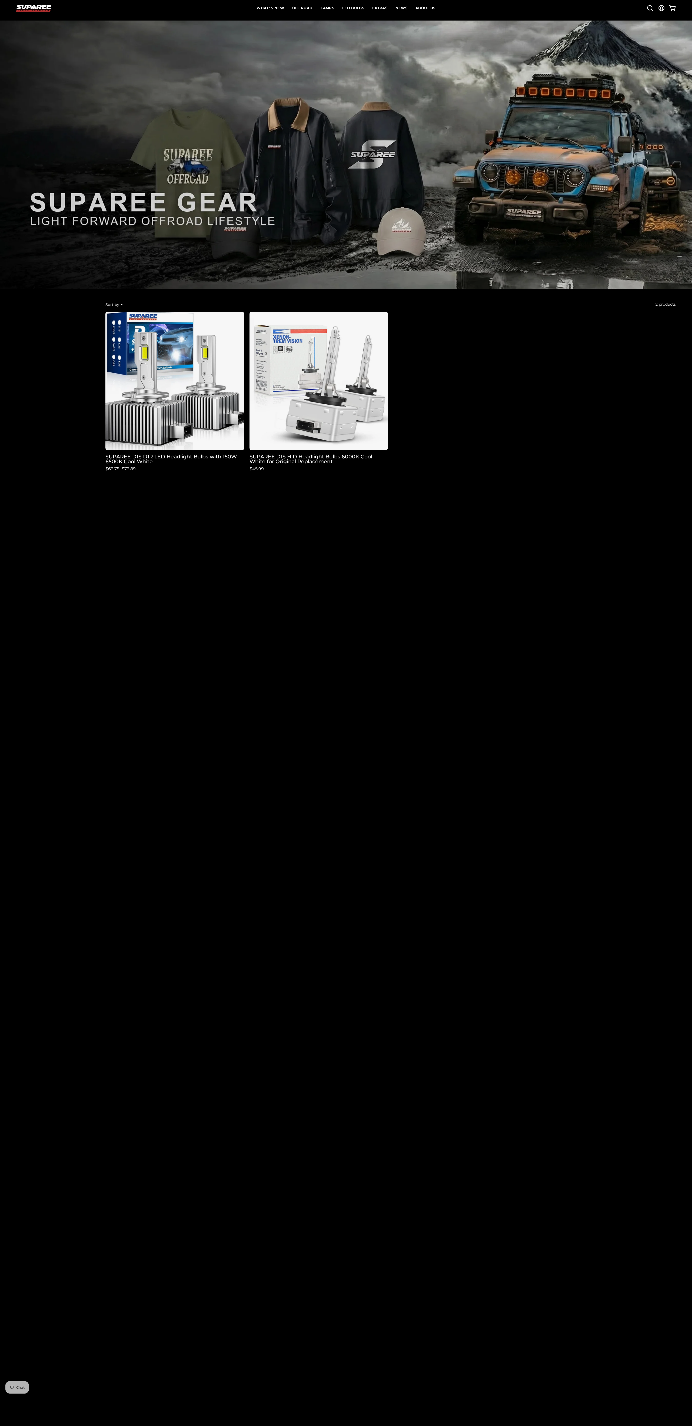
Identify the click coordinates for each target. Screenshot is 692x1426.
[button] (650, 8)
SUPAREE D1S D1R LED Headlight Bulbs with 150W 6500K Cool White (171, 459)
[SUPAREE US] (33, 8)
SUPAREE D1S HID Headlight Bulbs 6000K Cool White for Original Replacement (310, 459)
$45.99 (256, 469)
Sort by (112, 304)
